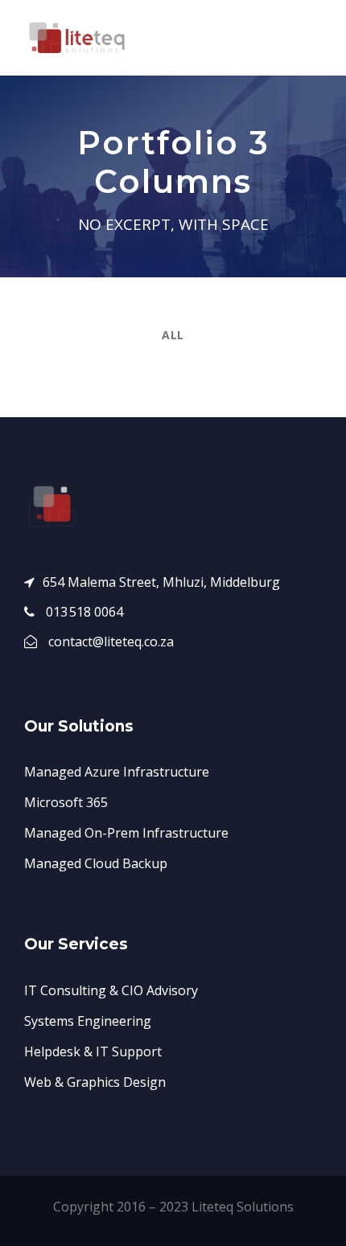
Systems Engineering (87, 1021)
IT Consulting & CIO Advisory (111, 990)
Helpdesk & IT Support (93, 1051)
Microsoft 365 (66, 802)
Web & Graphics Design (95, 1082)
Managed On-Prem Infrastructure (126, 833)
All (173, 334)
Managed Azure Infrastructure (116, 772)
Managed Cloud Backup (95, 863)
